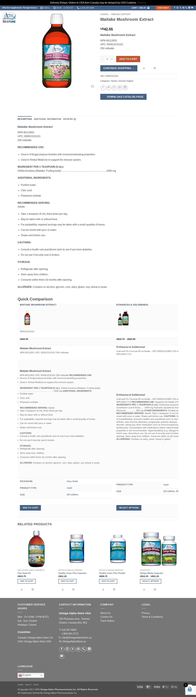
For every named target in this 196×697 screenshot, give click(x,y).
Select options (129, 507)
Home (148, 17)
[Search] (190, 17)
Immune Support (126, 81)
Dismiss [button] (141, 2)
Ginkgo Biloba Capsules (151, 573)
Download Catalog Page (124, 97)
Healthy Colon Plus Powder (112, 573)
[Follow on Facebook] (174, 8)
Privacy (146, 613)
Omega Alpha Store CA (40, 637)
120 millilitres (169, 491)
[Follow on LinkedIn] (189, 8)
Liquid (69, 488)
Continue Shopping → (118, 68)
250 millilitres (72, 494)
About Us (105, 613)
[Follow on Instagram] (177, 8)
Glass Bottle (72, 481)
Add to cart (128, 59)
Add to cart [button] (30, 507)
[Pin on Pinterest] (119, 87)
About (167, 17)
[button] (140, 8)
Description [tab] (25, 119)
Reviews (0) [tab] (69, 119)
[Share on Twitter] (108, 87)
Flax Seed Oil (24, 573)
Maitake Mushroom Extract (38, 304)
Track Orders (107, 621)
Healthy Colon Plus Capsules (72, 573)
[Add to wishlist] (155, 68)
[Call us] (186, 8)
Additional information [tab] (47, 119)
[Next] (177, 564)
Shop (156, 17)
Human (114, 81)
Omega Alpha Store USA (37, 641)
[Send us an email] (183, 8)
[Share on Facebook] (103, 87)
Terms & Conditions (152, 617)
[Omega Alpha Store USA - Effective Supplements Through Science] (32, 17)
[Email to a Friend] (114, 87)
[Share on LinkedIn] (125, 87)
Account (180, 17)
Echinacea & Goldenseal (132, 304)
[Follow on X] (180, 8)
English (26, 675)
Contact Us (106, 617)
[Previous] (17, 564)
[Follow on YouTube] (192, 8)
